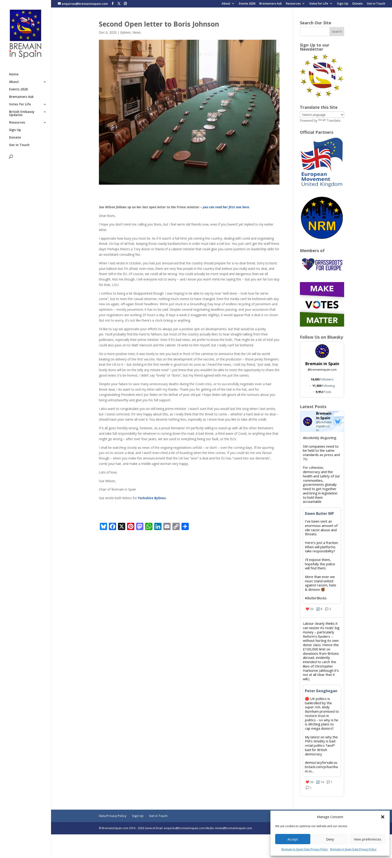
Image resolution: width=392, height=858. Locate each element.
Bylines (125, 32)
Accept (292, 839)
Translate (334, 120)
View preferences (367, 839)
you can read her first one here (226, 207)
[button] (382, 817)
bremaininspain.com (322, 370)
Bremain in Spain (322, 363)
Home (13, 74)
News (136, 32)
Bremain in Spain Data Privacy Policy (305, 849)
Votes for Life (318, 3)
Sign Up (342, 3)
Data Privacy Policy (112, 816)
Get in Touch (376, 3)
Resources (293, 3)
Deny (330, 839)
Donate (357, 3)
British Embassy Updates (21, 113)
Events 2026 (247, 3)
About (226, 3)
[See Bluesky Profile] (337, 421)
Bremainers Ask (270, 3)
